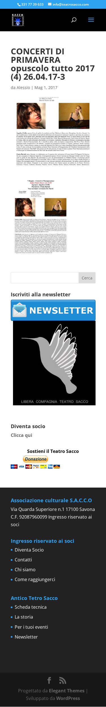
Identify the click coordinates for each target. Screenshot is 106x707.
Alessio (23, 87)
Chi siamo (25, 569)
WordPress (68, 698)
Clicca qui (21, 435)
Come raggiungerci (35, 579)
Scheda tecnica (31, 607)
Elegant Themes (67, 691)
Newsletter (26, 637)
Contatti (23, 560)
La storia (24, 617)
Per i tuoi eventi (31, 627)
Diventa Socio (29, 550)
